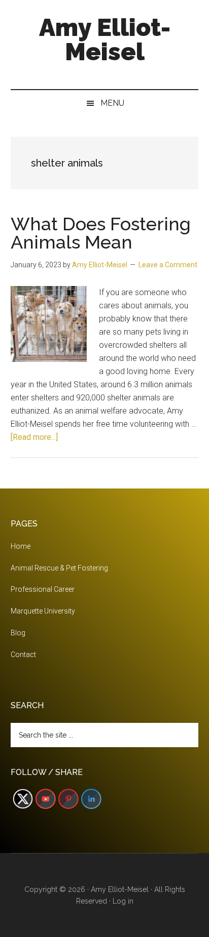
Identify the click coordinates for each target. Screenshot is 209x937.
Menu (112, 103)
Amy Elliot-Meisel (104, 39)
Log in (123, 901)
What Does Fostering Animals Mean (101, 233)
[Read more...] (34, 437)
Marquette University (43, 611)
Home (20, 546)
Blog (18, 633)
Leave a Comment (167, 265)
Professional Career (43, 589)
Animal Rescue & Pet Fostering (59, 568)
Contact (23, 654)
